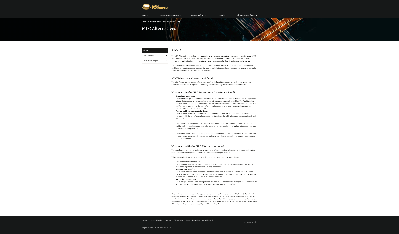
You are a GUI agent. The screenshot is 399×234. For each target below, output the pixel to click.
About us (145, 15)
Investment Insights (150, 61)
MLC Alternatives (169, 21)
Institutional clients (247, 15)
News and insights (156, 220)
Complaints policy (208, 220)
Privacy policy (178, 220)
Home (144, 21)
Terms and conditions (193, 220)
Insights (222, 15)
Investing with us (197, 15)
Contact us (168, 220)
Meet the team (148, 55)
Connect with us (250, 222)
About (145, 50)
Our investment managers (169, 15)
